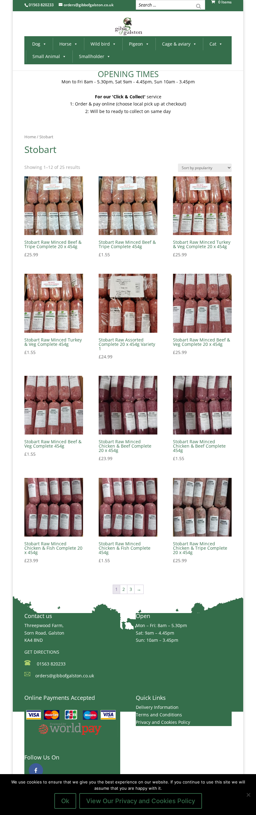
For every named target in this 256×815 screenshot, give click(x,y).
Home (30, 137)
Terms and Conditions (159, 715)
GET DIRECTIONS (41, 652)
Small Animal (46, 56)
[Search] (198, 5)
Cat (212, 44)
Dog (36, 44)
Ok (65, 801)
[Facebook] (36, 770)
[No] (248, 795)
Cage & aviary (176, 44)
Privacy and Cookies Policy (163, 722)
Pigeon (136, 44)
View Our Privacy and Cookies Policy (140, 801)
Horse (65, 44)
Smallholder (91, 56)
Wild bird (100, 44)
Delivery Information (157, 707)
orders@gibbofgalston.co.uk (64, 676)
